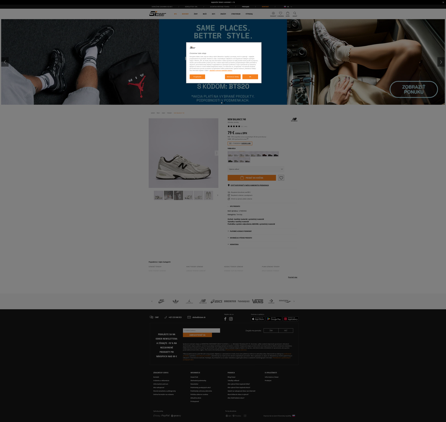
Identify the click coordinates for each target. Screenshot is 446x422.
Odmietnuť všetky (233, 77)
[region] (224, 62)
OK (250, 77)
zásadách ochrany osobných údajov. (221, 70)
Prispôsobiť (197, 77)
